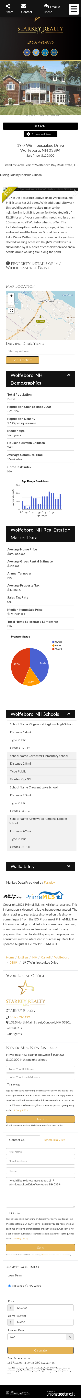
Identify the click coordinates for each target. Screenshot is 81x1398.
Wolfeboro (61, 957)
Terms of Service (61, 1255)
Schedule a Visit (54, 1139)
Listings (23, 957)
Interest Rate (16, 1330)
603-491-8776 (43, 42)
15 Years (35, 1286)
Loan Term (14, 1275)
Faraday (49, 882)
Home (10, 957)
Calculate (40, 1350)
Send (40, 1247)
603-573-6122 (20, 1017)
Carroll (46, 957)
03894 (14, 962)
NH (34, 957)
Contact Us (14, 1027)
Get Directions (22, 360)
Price (11, 1301)
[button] (17, 189)
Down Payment (17, 1315)
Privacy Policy (21, 1110)
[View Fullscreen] (11, 310)
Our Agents (14, 1033)
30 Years (18, 1286)
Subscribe (40, 1119)
